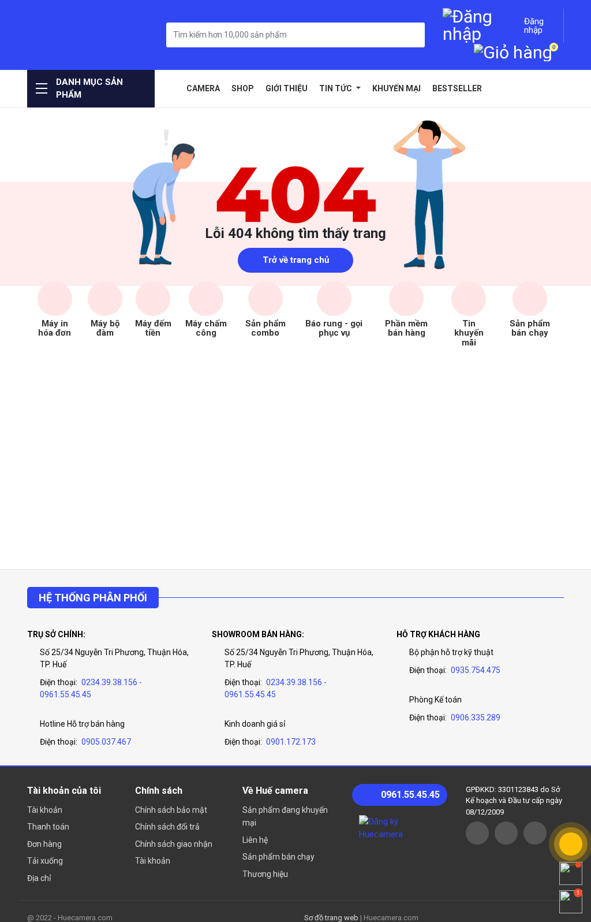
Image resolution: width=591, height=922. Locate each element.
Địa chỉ (39, 878)
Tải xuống (45, 860)
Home (172, 88)
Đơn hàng (44, 844)
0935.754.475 (475, 670)
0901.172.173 (291, 741)
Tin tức (336, 88)
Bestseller (457, 88)
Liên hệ (255, 840)
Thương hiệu (265, 874)
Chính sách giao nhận (173, 844)
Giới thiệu (286, 88)
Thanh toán (48, 826)
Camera (203, 88)
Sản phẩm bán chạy (278, 856)
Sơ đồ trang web (331, 917)
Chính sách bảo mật (171, 810)
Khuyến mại (396, 88)
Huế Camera (73, 35)
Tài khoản (44, 810)
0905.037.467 (106, 741)
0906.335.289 (475, 717)
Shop (242, 88)
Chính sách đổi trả (167, 826)
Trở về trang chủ (296, 260)
